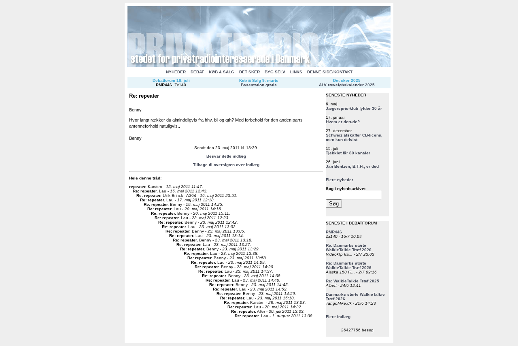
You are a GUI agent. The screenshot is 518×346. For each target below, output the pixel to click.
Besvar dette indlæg (226, 156)
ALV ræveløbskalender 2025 (347, 85)
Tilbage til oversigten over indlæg (226, 164)
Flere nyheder (339, 179)
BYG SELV (275, 72)
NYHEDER (176, 72)
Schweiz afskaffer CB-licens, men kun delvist (354, 137)
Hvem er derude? (343, 122)
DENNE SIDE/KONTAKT (329, 72)
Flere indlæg (338, 316)
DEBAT (197, 72)
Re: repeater (145, 191)
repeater (137, 186)
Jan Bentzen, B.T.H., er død (352, 166)
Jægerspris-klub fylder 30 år (354, 108)
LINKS (296, 72)
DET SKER (249, 72)
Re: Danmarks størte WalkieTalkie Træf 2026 (349, 247)
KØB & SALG (221, 72)
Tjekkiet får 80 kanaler (348, 153)
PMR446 (164, 85)
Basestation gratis (259, 85)
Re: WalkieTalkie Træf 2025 (352, 281)
